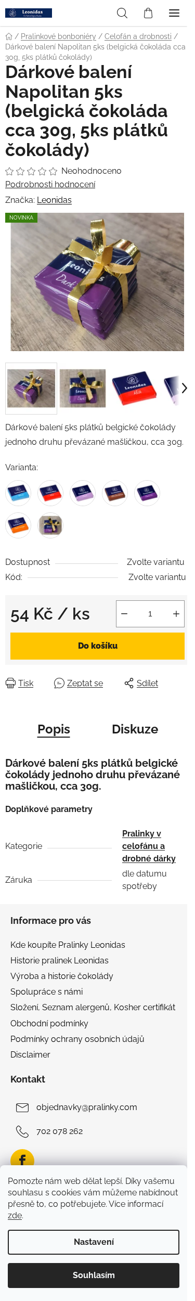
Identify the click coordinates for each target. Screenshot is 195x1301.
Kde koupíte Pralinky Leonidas (67, 945)
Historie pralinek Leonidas (59, 960)
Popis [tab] (53, 729)
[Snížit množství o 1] (124, 614)
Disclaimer (30, 1055)
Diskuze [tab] (135, 729)
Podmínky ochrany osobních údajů (77, 1039)
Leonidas (54, 200)
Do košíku (98, 646)
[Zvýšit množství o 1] (176, 614)
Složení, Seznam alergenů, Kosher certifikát (92, 1007)
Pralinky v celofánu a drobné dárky (149, 846)
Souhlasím (94, 1275)
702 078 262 (59, 1131)
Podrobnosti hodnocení (50, 184)
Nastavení (94, 1242)
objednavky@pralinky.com (86, 1107)
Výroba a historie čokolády (61, 976)
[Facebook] (22, 1161)
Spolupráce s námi (46, 992)
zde (15, 1215)
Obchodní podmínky (49, 1023)
